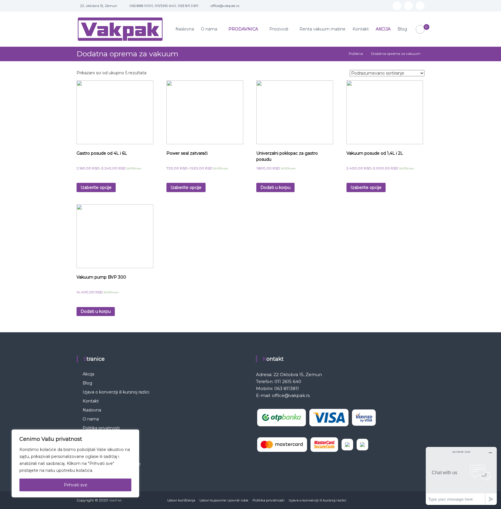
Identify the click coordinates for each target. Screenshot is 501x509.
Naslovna (184, 29)
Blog (402, 29)
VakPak (115, 500)
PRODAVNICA (243, 29)
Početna (356, 53)
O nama (209, 29)
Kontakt (361, 29)
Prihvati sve (75, 485)
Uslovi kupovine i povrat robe (223, 500)
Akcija (88, 374)
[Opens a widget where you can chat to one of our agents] (461, 476)
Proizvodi (278, 29)
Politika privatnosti (101, 428)
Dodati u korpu (275, 187)
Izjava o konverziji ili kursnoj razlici (116, 392)
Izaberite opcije (96, 187)
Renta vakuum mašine (322, 29)
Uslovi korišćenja (181, 500)
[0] (420, 29)
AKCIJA (383, 29)
